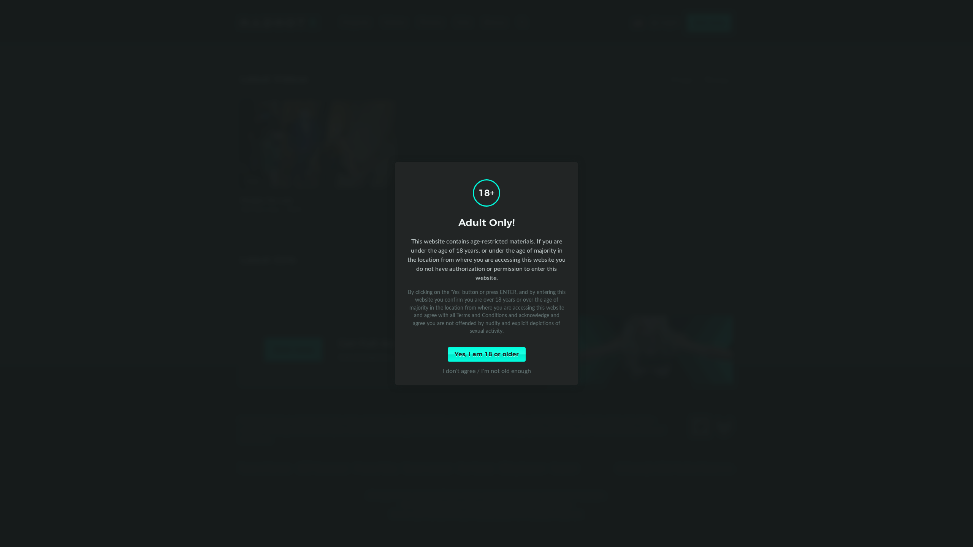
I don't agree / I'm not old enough (486, 371)
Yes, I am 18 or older (487, 354)
